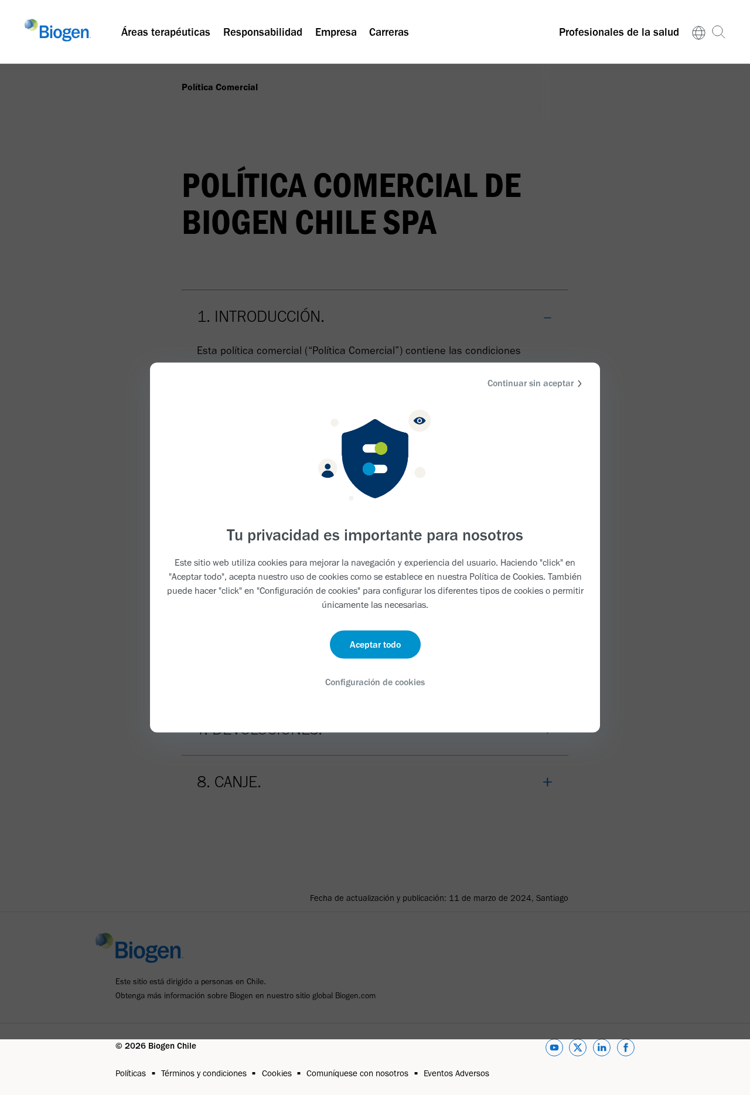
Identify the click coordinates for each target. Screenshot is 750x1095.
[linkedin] (602, 1049)
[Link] (699, 32)
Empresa (336, 32)
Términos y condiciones (204, 1073)
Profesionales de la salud (619, 32)
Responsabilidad (262, 32)
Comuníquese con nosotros (357, 1073)
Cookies (277, 1073)
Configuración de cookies (375, 681)
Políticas (130, 1073)
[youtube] (554, 1049)
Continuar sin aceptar (531, 383)
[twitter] (578, 1049)
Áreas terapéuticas (165, 32)
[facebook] (626, 1049)
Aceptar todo (375, 643)
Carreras (389, 32)
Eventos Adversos (456, 1073)
